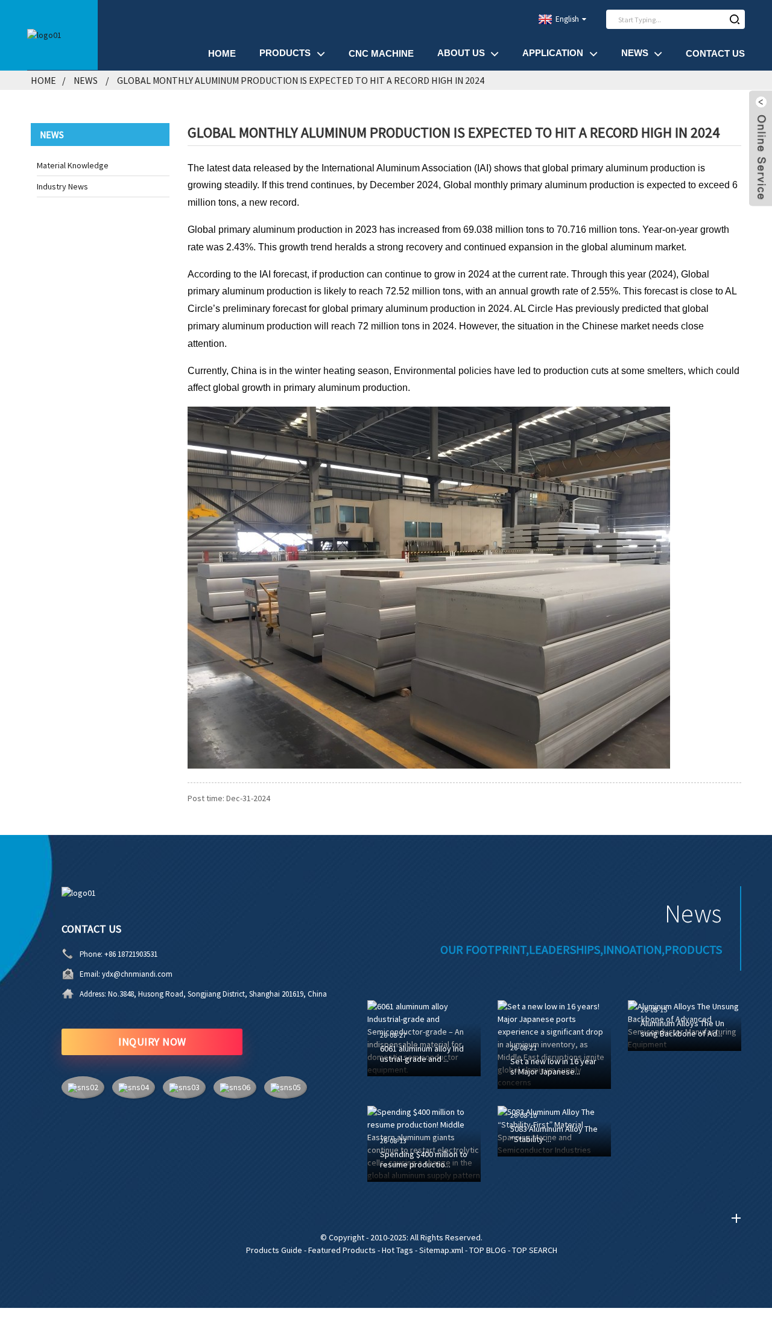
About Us (461, 53)
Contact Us (715, 53)
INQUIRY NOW (152, 1042)
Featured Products (342, 1250)
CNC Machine (381, 53)
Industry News (62, 186)
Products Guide (274, 1250)
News (634, 53)
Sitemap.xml (441, 1250)
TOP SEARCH (534, 1250)
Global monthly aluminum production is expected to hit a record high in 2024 (300, 80)
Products (285, 53)
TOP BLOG (487, 1250)
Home (222, 53)
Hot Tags (397, 1250)
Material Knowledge (73, 165)
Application (552, 53)
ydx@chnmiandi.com (137, 974)
